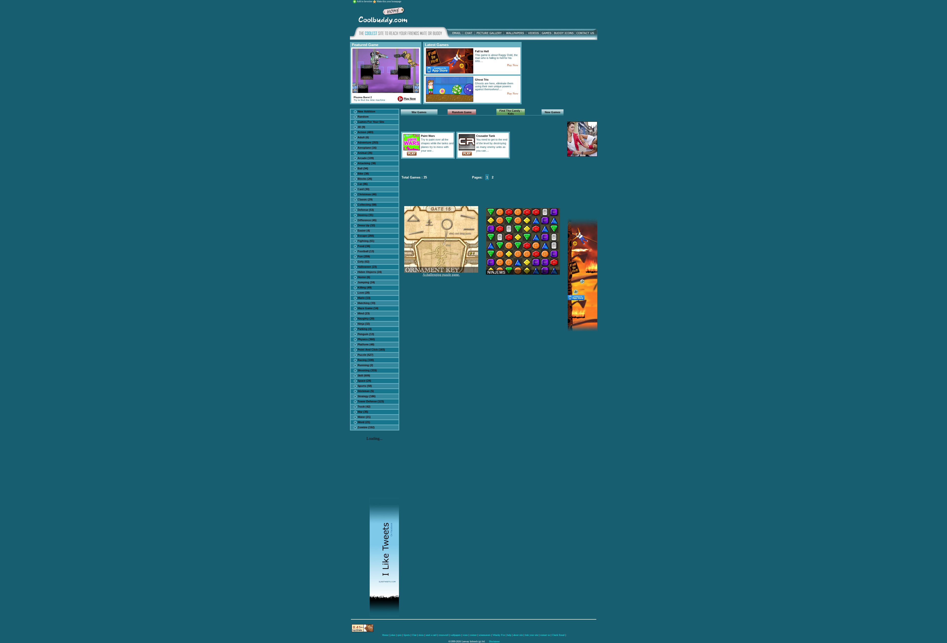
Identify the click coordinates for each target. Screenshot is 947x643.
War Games (419, 112)
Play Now (410, 98)
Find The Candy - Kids (510, 112)
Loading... (374, 438)
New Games (552, 112)
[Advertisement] (504, 14)
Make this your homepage (389, 1)
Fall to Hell (482, 51)
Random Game (462, 112)
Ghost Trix (482, 79)
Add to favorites (365, 1)
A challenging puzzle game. (441, 274)
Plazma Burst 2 (363, 97)
